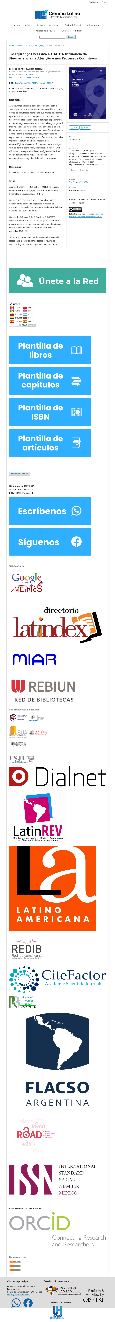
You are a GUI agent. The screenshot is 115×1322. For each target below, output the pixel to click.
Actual (17, 25)
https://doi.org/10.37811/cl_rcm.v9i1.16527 (33, 83)
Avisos (40, 25)
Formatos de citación (79, 170)
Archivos (28, 25)
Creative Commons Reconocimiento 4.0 (85, 216)
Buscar (78, 30)
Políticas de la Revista (45, 30)
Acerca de (54, 25)
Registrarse (94, 2)
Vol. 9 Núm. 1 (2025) (36, 45)
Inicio (11, 45)
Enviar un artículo (19, 473)
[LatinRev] (38, 842)
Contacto (66, 30)
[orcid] (57, 1245)
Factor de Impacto (73, 25)
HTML (86, 127)
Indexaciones (93, 25)
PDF (75, 127)
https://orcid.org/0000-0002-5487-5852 (25, 77)
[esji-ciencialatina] (22, 762)
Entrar (104, 2)
